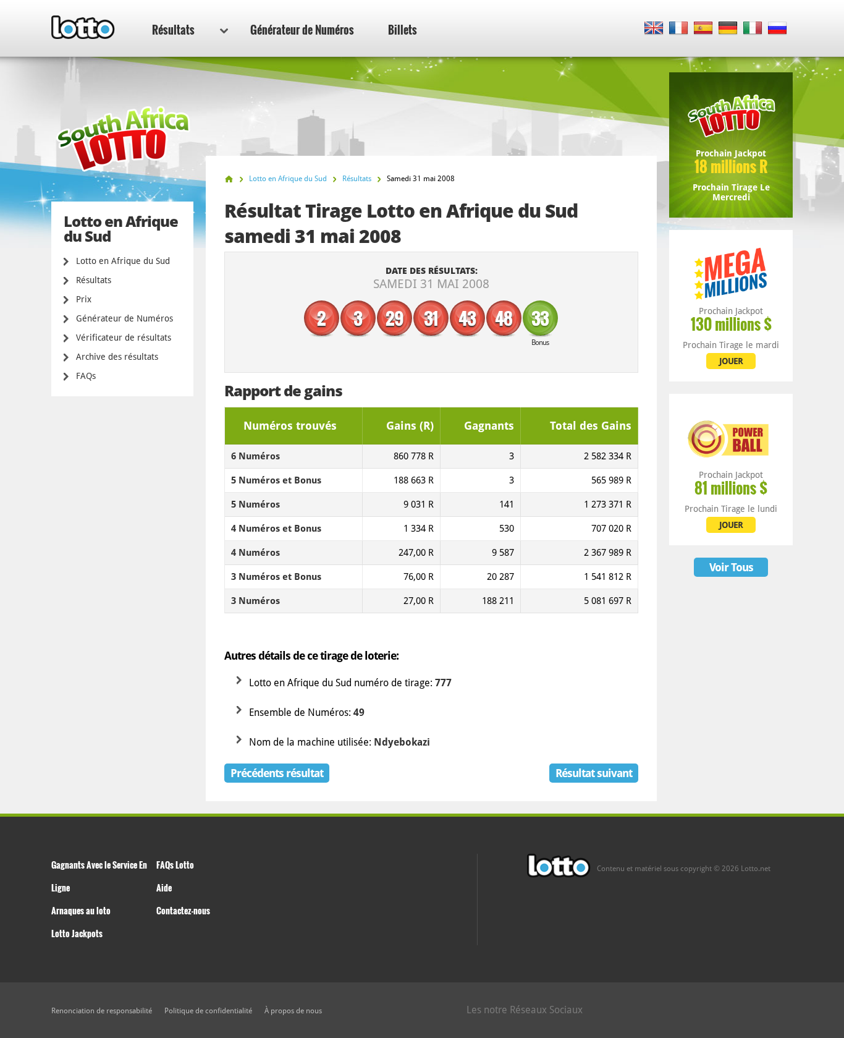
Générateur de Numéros (302, 30)
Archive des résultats (117, 357)
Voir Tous (731, 567)
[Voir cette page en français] (678, 29)
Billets (402, 30)
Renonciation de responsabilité (101, 1010)
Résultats (173, 30)
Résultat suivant (593, 773)
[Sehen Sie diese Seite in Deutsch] (728, 29)
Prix (83, 299)
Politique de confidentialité (208, 1010)
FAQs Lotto (175, 864)
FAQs (86, 376)
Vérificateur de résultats (123, 337)
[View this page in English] (654, 29)
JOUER (731, 361)
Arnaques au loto (81, 910)
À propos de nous (293, 1010)
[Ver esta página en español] (703, 29)
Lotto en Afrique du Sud (123, 261)
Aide (164, 887)
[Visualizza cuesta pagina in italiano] (752, 29)
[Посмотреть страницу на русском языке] (777, 29)
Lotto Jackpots (77, 933)
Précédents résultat (276, 773)
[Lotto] (229, 179)
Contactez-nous (183, 910)
